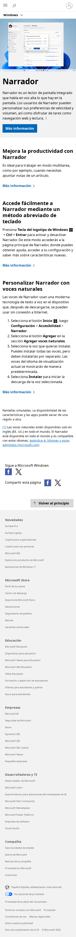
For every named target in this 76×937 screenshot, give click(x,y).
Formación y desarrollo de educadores (26, 680)
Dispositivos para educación (20, 653)
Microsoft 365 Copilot (17, 747)
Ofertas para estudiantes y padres (23, 687)
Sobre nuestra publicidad (19, 923)
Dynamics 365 (12, 734)
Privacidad (49, 910)
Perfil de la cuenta (15, 586)
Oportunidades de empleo (19, 847)
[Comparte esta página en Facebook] (47, 482)
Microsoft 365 (12, 553)
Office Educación (14, 673)
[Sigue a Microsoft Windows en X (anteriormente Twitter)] (18, 471)
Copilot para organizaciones (20, 539)
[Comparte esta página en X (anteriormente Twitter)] (57, 482)
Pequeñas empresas (16, 761)
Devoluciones (12, 606)
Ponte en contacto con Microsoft (23, 910)
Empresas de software (17, 821)
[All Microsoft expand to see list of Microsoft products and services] (5, 6)
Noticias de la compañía (18, 861)
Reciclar (9, 620)
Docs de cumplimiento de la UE (22, 929)
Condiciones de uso (16, 916)
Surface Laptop (13, 532)
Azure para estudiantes (17, 694)
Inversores (11, 875)
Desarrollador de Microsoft (20, 780)
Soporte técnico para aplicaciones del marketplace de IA (35, 794)
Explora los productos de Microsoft (24, 560)
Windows (11, 15)
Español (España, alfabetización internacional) (36, 887)
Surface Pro (11, 526)
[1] (4, 427)
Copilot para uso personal (19, 546)
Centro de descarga (16, 593)
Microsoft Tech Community (20, 801)
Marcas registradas (39, 916)
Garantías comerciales (17, 627)
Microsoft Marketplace (17, 807)
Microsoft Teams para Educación (23, 660)
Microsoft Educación (16, 646)
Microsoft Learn (14, 787)
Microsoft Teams (14, 754)
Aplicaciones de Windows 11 (20, 566)
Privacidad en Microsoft (18, 868)
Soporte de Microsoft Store (20, 599)
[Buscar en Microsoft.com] (14, 5)
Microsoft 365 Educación (18, 667)
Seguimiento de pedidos (18, 613)
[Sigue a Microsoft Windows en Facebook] (8, 471)
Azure (8, 727)
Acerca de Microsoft (16, 854)
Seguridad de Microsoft (18, 720)
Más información (19, 128)
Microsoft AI (12, 713)
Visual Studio (12, 828)
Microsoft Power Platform (19, 814)
